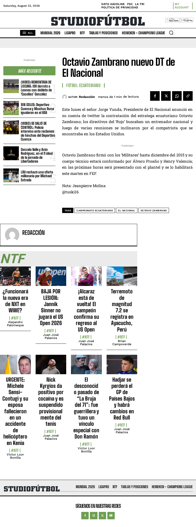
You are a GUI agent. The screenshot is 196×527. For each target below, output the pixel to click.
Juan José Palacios (51, 336)
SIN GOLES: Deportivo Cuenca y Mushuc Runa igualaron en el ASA (37, 108)
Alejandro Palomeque (15, 323)
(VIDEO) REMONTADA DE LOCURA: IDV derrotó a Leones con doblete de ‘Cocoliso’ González (36, 88)
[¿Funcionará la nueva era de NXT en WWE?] (15, 278)
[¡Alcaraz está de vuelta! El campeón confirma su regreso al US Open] (86, 278)
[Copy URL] (188, 96)
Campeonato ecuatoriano (94, 210)
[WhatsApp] (177, 96)
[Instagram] (93, 515)
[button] (171, 32)
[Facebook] (155, 96)
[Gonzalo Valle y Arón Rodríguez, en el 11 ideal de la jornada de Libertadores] (11, 153)
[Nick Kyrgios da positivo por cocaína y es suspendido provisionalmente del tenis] (51, 367)
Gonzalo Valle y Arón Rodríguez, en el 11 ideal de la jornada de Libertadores (37, 155)
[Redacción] (65, 97)
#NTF (15, 318)
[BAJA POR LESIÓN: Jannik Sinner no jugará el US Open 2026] (51, 278)
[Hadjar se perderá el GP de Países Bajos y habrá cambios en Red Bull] (122, 367)
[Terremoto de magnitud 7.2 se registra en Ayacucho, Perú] (122, 278)
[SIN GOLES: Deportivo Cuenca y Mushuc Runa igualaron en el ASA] (11, 108)
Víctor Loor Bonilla (15, 456)
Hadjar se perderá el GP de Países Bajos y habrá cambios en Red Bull (122, 398)
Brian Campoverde (121, 342)
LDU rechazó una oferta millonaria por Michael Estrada (37, 176)
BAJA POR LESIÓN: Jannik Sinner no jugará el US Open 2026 (51, 307)
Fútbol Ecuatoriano (83, 85)
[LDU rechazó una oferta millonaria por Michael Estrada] (11, 175)
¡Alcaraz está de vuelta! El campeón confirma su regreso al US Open (86, 310)
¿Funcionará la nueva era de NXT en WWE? (15, 301)
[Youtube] (111, 515)
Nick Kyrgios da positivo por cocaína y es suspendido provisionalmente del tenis (51, 401)
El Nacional (126, 210)
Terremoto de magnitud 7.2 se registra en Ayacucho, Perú (121, 310)
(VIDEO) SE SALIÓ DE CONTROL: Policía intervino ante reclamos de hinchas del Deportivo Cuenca (38, 131)
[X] (166, 96)
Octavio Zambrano (154, 210)
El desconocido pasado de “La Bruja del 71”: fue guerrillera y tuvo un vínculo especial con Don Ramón (86, 408)
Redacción (87, 97)
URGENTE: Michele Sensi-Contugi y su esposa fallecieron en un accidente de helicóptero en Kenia (15, 411)
